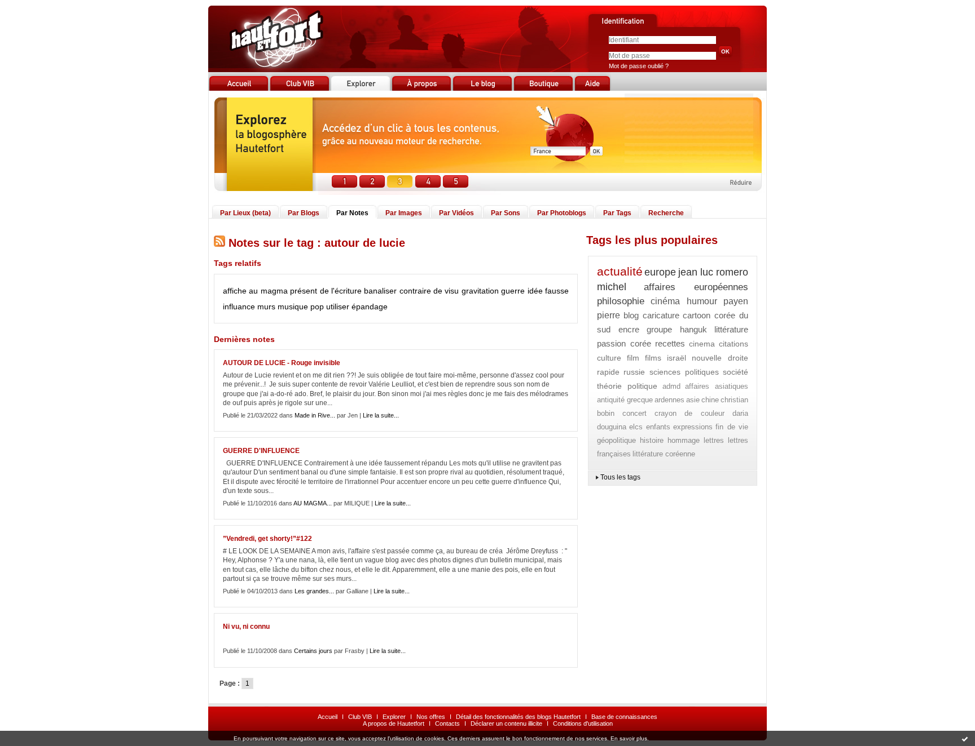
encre (628, 329)
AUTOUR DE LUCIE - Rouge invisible (281, 363)
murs (266, 306)
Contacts (447, 723)
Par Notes (352, 213)
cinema (702, 343)
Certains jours (313, 650)
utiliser (337, 306)
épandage (370, 306)
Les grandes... (314, 591)
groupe (659, 329)
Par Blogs (303, 213)
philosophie (620, 301)
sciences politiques (684, 371)
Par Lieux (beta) (245, 213)
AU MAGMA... (312, 503)
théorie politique (627, 385)
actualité (620, 271)
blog (631, 315)
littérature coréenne (664, 454)
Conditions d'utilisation (583, 723)
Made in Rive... (315, 415)
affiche (235, 290)
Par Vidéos (456, 213)
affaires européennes (696, 287)
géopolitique (616, 440)
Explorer (394, 716)
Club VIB (360, 716)
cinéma (665, 301)
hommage (683, 440)
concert (634, 413)
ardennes (669, 400)
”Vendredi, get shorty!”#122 (267, 539)
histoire (652, 440)
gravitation (480, 290)
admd (671, 386)
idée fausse (548, 290)
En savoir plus (629, 738)
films (653, 357)
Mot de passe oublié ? (639, 66)
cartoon (696, 315)
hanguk (693, 329)
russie (634, 371)
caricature (661, 315)
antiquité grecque (625, 400)
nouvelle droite (720, 357)
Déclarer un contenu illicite (506, 723)
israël (676, 357)
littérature (731, 329)
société (735, 371)
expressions (693, 427)
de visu (446, 290)
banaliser (380, 290)
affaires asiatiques (716, 386)
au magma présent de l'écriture (305, 290)
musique (293, 306)
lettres (714, 440)
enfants (658, 427)
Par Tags (617, 213)
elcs (636, 427)
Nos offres (430, 716)
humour (702, 301)
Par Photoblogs (561, 213)
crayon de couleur (690, 413)
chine (710, 400)
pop (317, 306)
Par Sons (505, 213)
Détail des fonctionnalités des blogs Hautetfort (518, 716)
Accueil (327, 716)
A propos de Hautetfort (393, 723)
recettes (670, 343)
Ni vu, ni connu (246, 626)
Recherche (666, 213)
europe (660, 272)
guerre (513, 290)
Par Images (403, 213)
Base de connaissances (624, 716)
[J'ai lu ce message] (964, 738)
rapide (608, 371)
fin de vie (731, 427)
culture (609, 357)
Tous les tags (620, 477)
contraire (415, 290)
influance (239, 306)
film (633, 357)
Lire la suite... (381, 415)
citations (733, 343)
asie (693, 400)
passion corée (624, 343)
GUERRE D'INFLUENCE (261, 451)
